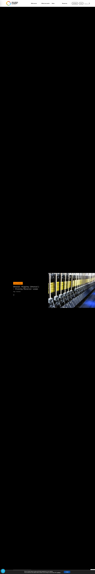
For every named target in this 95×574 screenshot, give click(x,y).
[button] (89, 3)
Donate (81, 3)
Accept (67, 572)
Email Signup (75, 3)
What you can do (45, 3)
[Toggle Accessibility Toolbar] (3, 571)
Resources (64, 3)
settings (58, 572)
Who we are (34, 3)
